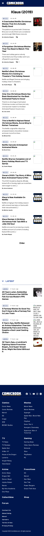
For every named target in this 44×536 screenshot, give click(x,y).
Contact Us (6, 510)
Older (22, 242)
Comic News (6, 406)
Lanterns (5, 457)
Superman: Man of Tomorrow (30, 431)
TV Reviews (6, 445)
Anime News (6, 473)
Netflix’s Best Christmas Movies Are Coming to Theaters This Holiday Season (16, 73)
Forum (5, 503)
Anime (5, 469)
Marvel (4, 412)
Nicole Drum (7, 150)
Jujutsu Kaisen (7, 482)
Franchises (29, 469)
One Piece (5, 492)
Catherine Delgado (9, 37)
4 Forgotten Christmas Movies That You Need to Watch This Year (16, 48)
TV (3, 438)
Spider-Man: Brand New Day (32, 417)
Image (4, 419)
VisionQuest (6, 464)
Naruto (4, 485)
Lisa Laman (7, 111)
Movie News (28, 406)
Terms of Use (7, 523)
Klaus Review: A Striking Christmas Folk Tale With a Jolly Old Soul (14, 221)
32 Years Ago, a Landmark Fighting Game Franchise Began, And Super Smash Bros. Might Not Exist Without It (16, 347)
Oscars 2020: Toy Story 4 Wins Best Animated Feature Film (16, 176)
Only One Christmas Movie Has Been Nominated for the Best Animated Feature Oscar (16, 96)
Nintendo (27, 448)
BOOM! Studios (7, 425)
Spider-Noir (6, 448)
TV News (5, 442)
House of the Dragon (9, 454)
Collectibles (8, 497)
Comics (5, 403)
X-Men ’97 (5, 451)
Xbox (26, 451)
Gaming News (29, 442)
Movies (5, 18)
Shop (26, 497)
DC (3, 416)
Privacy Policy (7, 526)
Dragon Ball (6, 476)
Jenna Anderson (8, 188)
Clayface (27, 421)
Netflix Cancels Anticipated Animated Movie (14, 146)
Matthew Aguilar (8, 210)
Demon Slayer (7, 479)
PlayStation (28, 454)
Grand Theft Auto (30, 488)
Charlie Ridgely (8, 84)
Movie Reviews (29, 409)
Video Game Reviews (31, 445)
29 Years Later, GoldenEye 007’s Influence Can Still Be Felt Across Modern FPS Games (15, 295)
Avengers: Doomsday (31, 427)
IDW (3, 422)
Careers (5, 519)
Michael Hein (7, 136)
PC (25, 457)
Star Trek (27, 482)
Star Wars (27, 479)
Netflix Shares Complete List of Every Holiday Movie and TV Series (16, 161)
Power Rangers (29, 485)
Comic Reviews (7, 409)
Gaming (5, 289)
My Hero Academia (8, 488)
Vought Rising (6, 461)
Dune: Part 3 (28, 424)
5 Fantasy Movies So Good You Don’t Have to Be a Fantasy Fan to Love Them (16, 311)
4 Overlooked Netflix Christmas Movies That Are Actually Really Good (16, 23)
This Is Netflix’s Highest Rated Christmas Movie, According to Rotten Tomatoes (16, 123)
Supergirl (27, 412)
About (4, 516)
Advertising (6, 513)
